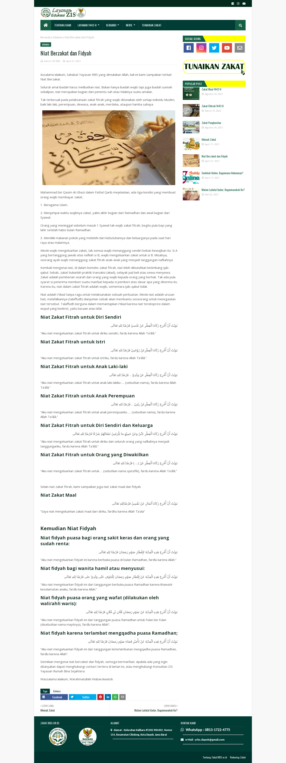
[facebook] (233, 3)
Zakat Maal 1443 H (211, 89)
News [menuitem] (129, 25)
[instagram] (238, 3)
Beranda (45, 37)
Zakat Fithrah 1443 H (213, 106)
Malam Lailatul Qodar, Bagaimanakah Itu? (223, 190)
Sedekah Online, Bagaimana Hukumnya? (222, 173)
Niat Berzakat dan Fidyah (215, 156)
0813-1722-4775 (217, 730)
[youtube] (243, 3)
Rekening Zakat (238, 757)
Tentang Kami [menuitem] (62, 25)
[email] (240, 48)
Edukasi (57, 37)
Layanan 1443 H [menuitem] (87, 25)
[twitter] (214, 48)
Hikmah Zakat (209, 139)
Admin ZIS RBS (52, 61)
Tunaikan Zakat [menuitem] (151, 25)
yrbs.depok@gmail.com (209, 739)
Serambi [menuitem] (111, 25)
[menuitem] (45, 25)
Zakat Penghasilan (211, 123)
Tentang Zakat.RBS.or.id (215, 757)
